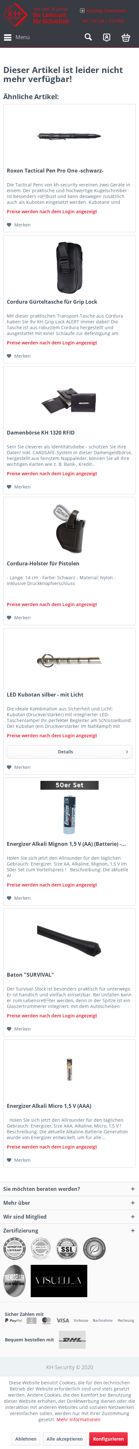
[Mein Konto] (106, 37)
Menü (23, 37)
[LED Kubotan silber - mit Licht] (69, 661)
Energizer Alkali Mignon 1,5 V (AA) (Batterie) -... (66, 844)
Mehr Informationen (79, 1419)
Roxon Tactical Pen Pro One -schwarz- (55, 170)
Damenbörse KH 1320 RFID (41, 432)
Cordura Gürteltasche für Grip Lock (52, 302)
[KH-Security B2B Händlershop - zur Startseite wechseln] (36, 15)
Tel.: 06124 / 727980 (102, 21)
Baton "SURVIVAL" (30, 974)
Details (65, 752)
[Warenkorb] (126, 37)
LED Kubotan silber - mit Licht (45, 694)
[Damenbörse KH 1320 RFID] (69, 399)
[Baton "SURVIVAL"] (69, 941)
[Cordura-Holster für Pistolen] (69, 529)
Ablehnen (26, 1439)
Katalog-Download (106, 10)
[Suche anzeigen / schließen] (88, 37)
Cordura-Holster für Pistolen (43, 563)
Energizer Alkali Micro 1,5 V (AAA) (49, 1106)
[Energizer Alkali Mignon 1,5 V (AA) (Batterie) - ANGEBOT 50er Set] (69, 810)
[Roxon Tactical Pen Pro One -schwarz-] (69, 137)
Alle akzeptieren (65, 1439)
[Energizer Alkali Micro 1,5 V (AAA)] (69, 1072)
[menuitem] (103, 15)
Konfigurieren (108, 1439)
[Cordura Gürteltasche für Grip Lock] (69, 268)
